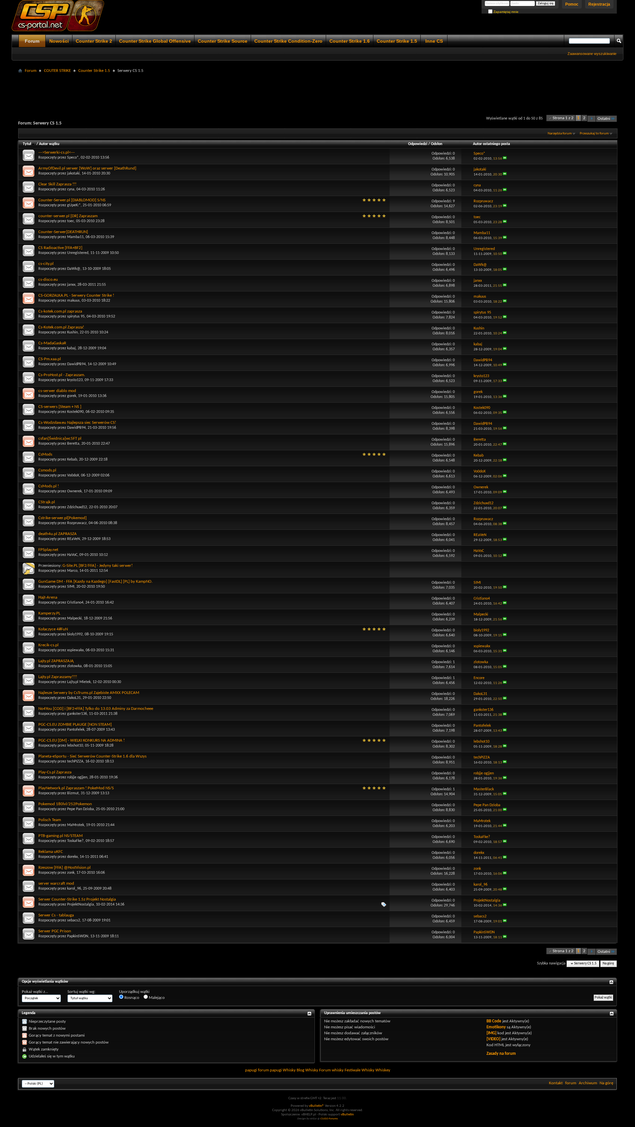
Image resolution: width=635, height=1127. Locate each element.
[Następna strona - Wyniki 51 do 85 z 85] (591, 119)
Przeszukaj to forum (594, 133)
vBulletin (347, 1114)
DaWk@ (73, 269)
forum (570, 1083)
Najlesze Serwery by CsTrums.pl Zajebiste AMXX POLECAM (88, 693)
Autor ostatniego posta (491, 144)
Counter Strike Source (222, 41)
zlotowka (74, 666)
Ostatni (604, 119)
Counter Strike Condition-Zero (288, 41)
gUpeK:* (74, 205)
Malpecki (74, 618)
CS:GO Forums (329, 1118)
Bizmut (73, 793)
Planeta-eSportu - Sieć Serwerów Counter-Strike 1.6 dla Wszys (92, 756)
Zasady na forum (501, 1054)
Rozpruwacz (77, 523)
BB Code (494, 1021)
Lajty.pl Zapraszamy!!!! (57, 677)
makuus (73, 301)
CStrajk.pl (46, 502)
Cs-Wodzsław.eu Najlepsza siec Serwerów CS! (77, 422)
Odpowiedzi (417, 144)
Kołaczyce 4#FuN (53, 629)
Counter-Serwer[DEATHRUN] (63, 232)
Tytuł (27, 144)
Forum (32, 41)
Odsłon (436, 144)
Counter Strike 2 (94, 41)
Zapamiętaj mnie (505, 12)
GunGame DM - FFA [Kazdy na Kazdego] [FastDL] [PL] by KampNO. (95, 581)
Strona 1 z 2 (563, 118)
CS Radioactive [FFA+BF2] (60, 248)
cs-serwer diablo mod (57, 391)
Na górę (608, 963)
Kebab (72, 460)
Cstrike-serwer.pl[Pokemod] (62, 518)
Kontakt (556, 1083)
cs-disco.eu (48, 279)
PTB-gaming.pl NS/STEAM (60, 836)
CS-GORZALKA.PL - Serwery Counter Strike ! (76, 295)
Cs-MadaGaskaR (52, 343)
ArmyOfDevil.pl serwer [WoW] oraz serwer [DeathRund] (87, 168)
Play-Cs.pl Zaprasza (54, 772)
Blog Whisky (307, 1070)
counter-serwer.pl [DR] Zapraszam (68, 216)
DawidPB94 (76, 364)
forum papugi (270, 1070)
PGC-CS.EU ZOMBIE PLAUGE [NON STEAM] (75, 724)
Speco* (73, 158)
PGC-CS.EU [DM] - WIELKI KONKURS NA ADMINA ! (81, 740)
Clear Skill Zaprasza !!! (57, 184)
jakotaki (73, 173)
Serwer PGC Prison (54, 931)
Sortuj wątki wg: (81, 992)
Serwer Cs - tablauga (56, 915)
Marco (72, 571)
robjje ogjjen (77, 777)
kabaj (71, 348)
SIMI (70, 587)
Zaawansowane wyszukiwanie (592, 54)
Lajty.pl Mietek (79, 682)
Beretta (73, 444)
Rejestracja (599, 4)
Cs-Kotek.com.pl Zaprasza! (61, 327)
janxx (71, 285)
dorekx (72, 857)
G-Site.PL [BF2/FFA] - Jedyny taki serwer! (98, 566)
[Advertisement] (317, 90)
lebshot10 (75, 746)
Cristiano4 (75, 603)
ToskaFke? (75, 841)
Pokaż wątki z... (35, 992)
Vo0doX (73, 475)
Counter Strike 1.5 (397, 41)
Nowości (59, 41)
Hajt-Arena (47, 597)
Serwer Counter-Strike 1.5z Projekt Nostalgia (77, 899)
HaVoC (72, 555)
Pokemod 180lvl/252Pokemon (65, 804)
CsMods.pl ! (48, 486)
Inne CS (434, 41)
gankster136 (77, 714)
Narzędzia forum (560, 133)
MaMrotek (75, 825)
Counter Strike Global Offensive (155, 41)
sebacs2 (73, 920)
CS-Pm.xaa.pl (49, 359)
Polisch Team (49, 820)
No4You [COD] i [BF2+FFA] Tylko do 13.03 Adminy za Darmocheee (95, 709)
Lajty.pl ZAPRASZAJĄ (56, 661)
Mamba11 (75, 237)
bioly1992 (75, 634)
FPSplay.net (48, 550)
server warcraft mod (56, 883)
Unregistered (77, 253)
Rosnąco (131, 998)
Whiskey (382, 1070)
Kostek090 (75, 412)
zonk (70, 873)
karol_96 (74, 889)
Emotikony (496, 1027)
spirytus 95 (76, 316)
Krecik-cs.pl (48, 645)
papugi (251, 1070)
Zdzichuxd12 (77, 507)
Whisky (289, 1070)
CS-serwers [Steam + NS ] (59, 407)
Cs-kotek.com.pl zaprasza (60, 311)
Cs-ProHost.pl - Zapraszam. (61, 375)
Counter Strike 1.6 (349, 41)
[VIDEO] (493, 1039)
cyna (70, 189)
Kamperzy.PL (49, 613)
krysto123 (75, 380)
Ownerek (74, 491)
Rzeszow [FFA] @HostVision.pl (64, 867)
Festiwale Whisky (359, 1070)
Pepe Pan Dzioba (80, 809)
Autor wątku (49, 144)
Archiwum (588, 1083)
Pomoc (571, 4)
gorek (71, 396)
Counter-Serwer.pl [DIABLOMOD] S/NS (72, 200)
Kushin (72, 332)
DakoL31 (74, 698)
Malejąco (156, 998)
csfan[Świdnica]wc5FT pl (59, 438)
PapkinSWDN (77, 936)
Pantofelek (75, 730)
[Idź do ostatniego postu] (505, 159)
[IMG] (491, 1033)
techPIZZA (75, 761)
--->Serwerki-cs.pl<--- (56, 152)
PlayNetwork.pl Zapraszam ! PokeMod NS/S (76, 788)
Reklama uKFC (50, 852)
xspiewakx (75, 650)
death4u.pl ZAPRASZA (57, 534)
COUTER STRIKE (57, 71)
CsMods (45, 454)
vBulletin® (316, 1106)
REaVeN (73, 539)
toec (70, 221)
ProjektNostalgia (80, 904)
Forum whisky (331, 1070)
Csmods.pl (47, 470)
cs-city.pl (46, 264)
